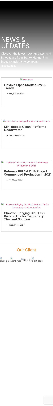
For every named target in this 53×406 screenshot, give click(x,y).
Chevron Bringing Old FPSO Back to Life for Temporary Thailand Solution (24, 216)
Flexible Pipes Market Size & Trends (25, 86)
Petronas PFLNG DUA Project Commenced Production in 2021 (27, 172)
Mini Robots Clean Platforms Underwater (25, 128)
